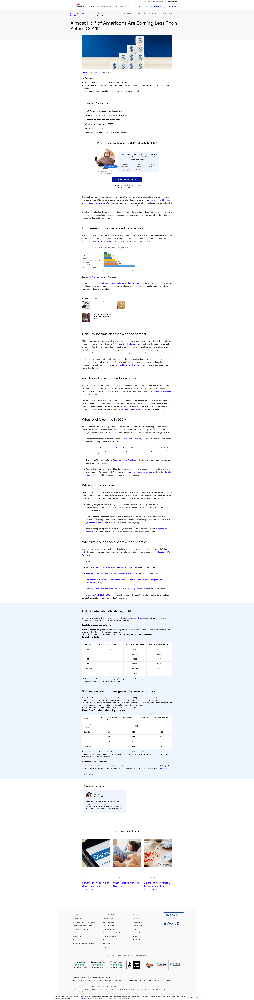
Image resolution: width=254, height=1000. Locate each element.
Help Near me (135, 6)
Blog (104, 947)
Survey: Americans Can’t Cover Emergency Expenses (95, 886)
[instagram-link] (168, 923)
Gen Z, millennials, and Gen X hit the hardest (106, 115)
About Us (136, 915)
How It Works (77, 915)
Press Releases (138, 926)
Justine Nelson (90, 72)
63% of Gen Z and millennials (125, 344)
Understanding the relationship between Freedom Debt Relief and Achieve (94, 992)
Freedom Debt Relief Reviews (82, 926)
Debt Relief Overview (109, 918)
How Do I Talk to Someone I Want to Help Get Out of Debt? (102, 316)
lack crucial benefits (128, 409)
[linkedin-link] (178, 923)
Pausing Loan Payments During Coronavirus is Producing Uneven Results (117, 589)
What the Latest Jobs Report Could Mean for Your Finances (111, 567)
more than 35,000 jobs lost (159, 391)
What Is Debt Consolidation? (138, 302)
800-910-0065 (171, 1)
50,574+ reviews (130, 188)
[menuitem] (93, 6)
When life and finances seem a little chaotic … (106, 132)
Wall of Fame (77, 933)
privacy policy (80, 998)
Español (144, 6)
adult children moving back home (130, 365)
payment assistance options (139, 472)
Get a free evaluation (127, 179)
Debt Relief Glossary (109, 936)
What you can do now (95, 128)
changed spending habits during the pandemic (123, 283)
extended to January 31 (134, 439)
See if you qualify (170, 6)
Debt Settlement (108, 926)
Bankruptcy (106, 943)
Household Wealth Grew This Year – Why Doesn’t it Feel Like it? (113, 573)
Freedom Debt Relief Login (141, 940)
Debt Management (109, 929)
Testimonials (77, 936)
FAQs (74, 940)
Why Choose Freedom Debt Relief (84, 922)
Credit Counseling (108, 940)
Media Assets (137, 922)
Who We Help (77, 918)
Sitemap (135, 936)
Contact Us (136, 918)
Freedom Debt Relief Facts (81, 929)
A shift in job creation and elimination (103, 119)
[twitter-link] (175, 923)
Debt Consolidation (109, 922)
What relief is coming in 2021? (99, 124)
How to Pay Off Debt (109, 915)
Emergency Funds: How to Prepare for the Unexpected (157, 886)
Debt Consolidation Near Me (112, 933)
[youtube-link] (171, 923)
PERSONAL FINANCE (100, 15)
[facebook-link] (165, 923)
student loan (125, 350)
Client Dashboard (155, 6)
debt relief (140, 618)
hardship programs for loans (101, 241)
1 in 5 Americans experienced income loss (104, 111)
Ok (191, 997)
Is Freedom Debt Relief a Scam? (83, 943)
